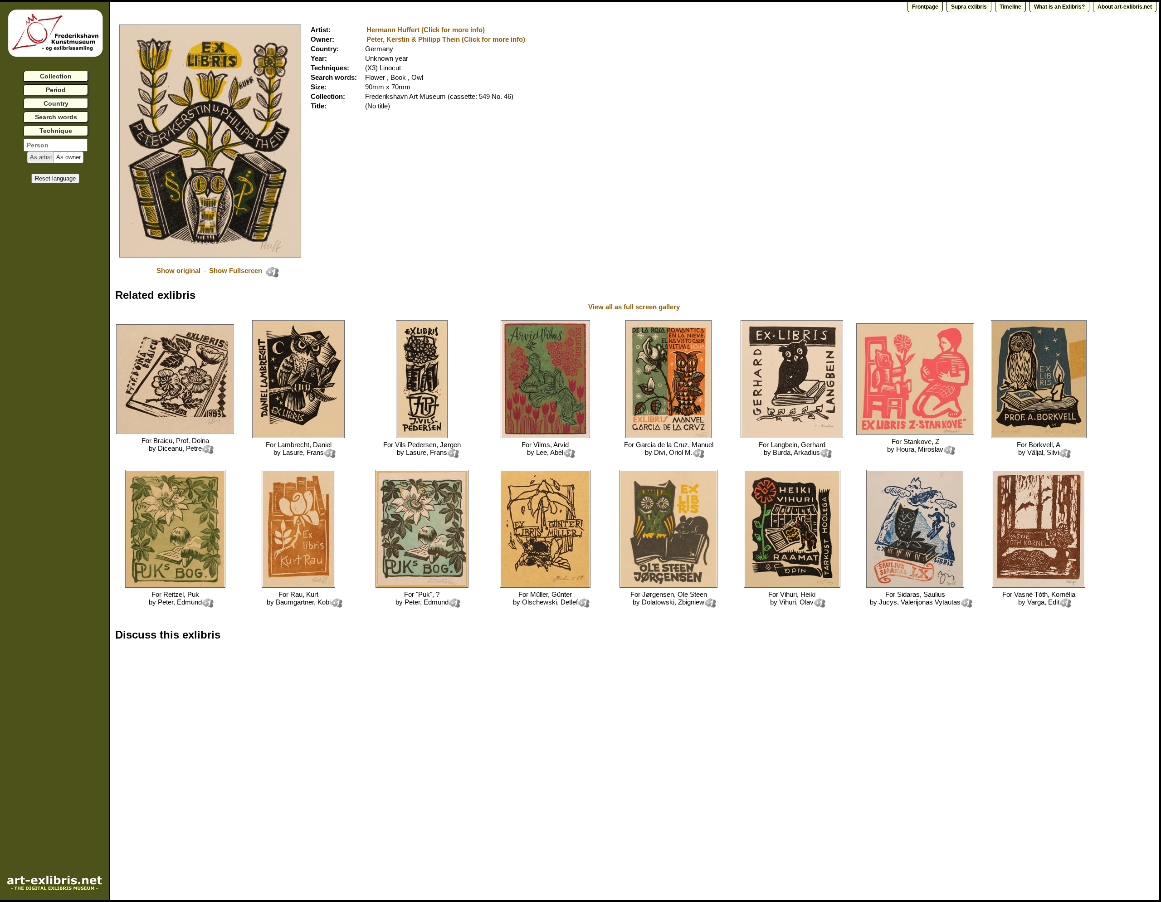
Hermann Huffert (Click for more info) (425, 30)
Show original (178, 270)
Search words (56, 117)
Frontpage (925, 7)
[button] (41, 157)
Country (56, 103)
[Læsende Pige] (422, 585)
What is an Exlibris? (1059, 7)
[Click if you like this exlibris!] (272, 272)
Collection (56, 76)
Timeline (1010, 7)
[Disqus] (255, 763)
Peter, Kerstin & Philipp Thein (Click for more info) (445, 39)
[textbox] (56, 145)
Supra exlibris (969, 7)
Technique (55, 130)
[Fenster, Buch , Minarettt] (1038, 585)
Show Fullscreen (236, 270)
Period (56, 89)
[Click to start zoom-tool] (210, 255)
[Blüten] (175, 431)
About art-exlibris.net (1125, 7)
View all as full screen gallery (635, 307)
